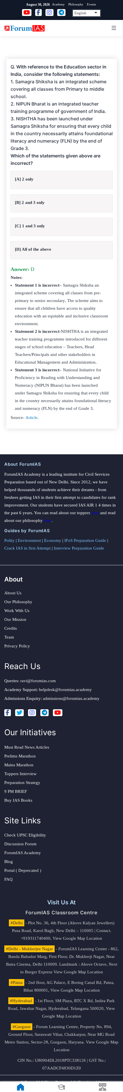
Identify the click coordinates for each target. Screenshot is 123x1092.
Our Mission (15, 619)
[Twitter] (19, 712)
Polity (9, 540)
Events (91, 4)
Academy (58, 4)
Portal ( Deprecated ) (22, 870)
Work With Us (16, 610)
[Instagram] (32, 712)
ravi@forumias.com (38, 680)
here (95, 512)
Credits (10, 628)
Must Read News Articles (26, 747)
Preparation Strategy (22, 782)
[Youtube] (57, 712)
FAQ (8, 879)
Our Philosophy (18, 601)
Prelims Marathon (20, 756)
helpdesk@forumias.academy (65, 689)
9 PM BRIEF (15, 791)
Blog (8, 861)
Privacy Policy (17, 646)
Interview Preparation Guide (79, 548)
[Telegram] (44, 712)
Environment (29, 540)
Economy (52, 540)
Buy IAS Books (18, 800)
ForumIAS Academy (22, 852)
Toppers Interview (20, 773)
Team (9, 637)
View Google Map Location (77, 938)
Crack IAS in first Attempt (27, 548)
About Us (12, 593)
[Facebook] (7, 712)
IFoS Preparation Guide (85, 540)
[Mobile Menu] (113, 28)
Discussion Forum (20, 844)
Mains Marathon (18, 765)
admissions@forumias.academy (71, 698)
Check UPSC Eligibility (25, 835)
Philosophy (75, 4)
